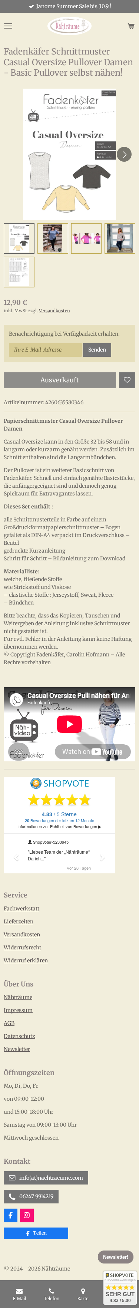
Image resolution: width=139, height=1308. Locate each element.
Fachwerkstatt (21, 908)
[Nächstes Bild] (124, 154)
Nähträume (18, 997)
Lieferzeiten (18, 921)
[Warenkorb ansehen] (131, 26)
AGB (9, 1023)
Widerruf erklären (26, 960)
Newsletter (17, 1049)
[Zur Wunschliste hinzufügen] (127, 380)
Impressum (18, 1010)
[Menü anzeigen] (8, 26)
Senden (97, 349)
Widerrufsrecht (22, 947)
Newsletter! (116, 1257)
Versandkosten (54, 310)
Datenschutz (19, 1036)
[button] (19, 238)
